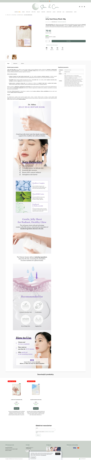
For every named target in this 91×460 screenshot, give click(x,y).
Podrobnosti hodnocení (62, 21)
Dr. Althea (47, 17)
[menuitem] (17, 12)
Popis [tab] (8, 63)
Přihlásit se (38, 435)
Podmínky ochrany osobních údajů (11, 449)
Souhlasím (58, 453)
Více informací (43, 455)
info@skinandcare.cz (29, 447)
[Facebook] (27, 451)
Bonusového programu (54, 45)
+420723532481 (28, 448)
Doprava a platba (8, 450)
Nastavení (33, 457)
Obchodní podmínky (8, 447)
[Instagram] (29, 451)
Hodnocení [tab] (15, 63)
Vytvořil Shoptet (83, 458)
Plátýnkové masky (67, 69)
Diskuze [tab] (22, 63)
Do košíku (69, 41)
